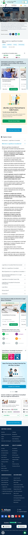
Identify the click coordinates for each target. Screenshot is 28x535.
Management (14, 434)
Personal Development (16, 436)
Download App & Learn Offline (19, 486)
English (2, 436)
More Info (5, 89)
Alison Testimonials (15, 457)
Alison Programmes (4, 470)
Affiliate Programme (17, 480)
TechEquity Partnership (18, 495)
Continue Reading (4, 30)
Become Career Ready (14, 121)
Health (2, 438)
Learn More (6, 415)
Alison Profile (16, 482)
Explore (1, 5)
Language (14, 432)
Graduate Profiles (15, 459)
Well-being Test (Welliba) (6, 489)
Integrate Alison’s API (17, 489)
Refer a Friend (16, 493)
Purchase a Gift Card (16, 466)
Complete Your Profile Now (14, 386)
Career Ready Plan (4, 482)
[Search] (2, 4)
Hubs (13, 461)
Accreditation (14, 448)
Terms (11, 530)
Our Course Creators (5, 459)
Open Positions (4, 457)
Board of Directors (4, 450)
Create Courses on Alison (18, 484)
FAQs (20, 509)
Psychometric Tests (5, 484)
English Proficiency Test (6, 493)
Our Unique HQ (4, 455)
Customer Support (23, 511)
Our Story (3, 448)
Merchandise (16, 502)
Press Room (3, 466)
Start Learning (13, 89)
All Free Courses (15, 455)
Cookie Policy (21, 530)
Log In (25, 5)
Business (3, 432)
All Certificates (15, 450)
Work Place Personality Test (7, 491)
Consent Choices (15, 530)
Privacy (8, 530)
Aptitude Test (4, 486)
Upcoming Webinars (17, 500)
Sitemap (25, 530)
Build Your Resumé (4, 478)
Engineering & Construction (6, 434)
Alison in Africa (4, 468)
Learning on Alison (4, 461)
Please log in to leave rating (14, 130)
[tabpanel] (14, 375)
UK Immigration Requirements (19, 497)
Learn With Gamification (18, 491)
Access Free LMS (17, 478)
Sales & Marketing (15, 438)
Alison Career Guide (4, 480)
